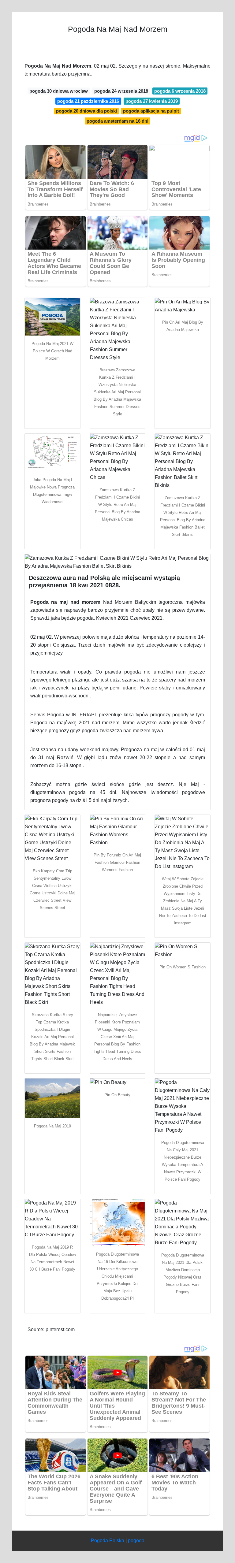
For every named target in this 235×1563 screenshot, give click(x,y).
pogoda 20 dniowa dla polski (86, 110)
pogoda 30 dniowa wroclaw (58, 91)
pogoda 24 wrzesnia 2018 (121, 91)
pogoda (136, 1540)
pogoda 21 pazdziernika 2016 (88, 101)
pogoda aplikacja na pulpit (151, 110)
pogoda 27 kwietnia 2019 (151, 101)
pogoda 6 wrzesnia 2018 (180, 91)
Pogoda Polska (107, 1540)
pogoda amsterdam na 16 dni (117, 121)
